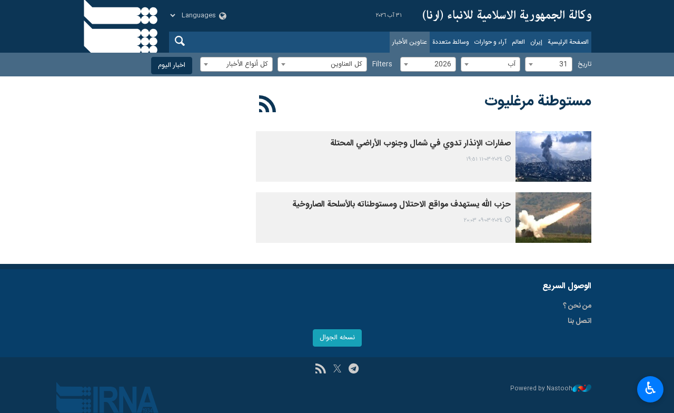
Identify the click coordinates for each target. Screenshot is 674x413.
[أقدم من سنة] (553, 156)
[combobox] (548, 64)
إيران (536, 42)
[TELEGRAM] (353, 369)
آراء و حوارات (490, 42)
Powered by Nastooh (541, 389)
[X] (337, 369)
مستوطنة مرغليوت (537, 102)
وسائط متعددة (450, 42)
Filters (382, 64)
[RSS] (268, 106)
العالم (518, 42)
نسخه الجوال (337, 337)
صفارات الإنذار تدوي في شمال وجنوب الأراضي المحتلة (420, 143)
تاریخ (584, 64)
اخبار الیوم (171, 65)
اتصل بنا (579, 321)
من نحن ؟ (577, 306)
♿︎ (650, 388)
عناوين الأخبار (409, 42)
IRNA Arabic (507, 15)
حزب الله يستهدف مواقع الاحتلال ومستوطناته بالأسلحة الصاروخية (401, 205)
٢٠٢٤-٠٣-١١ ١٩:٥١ (484, 159)
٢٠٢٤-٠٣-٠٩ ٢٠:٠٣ (483, 220)
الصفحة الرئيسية (568, 42)
